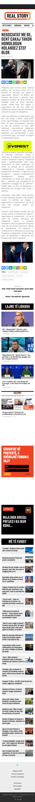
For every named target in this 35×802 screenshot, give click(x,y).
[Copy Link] (21, 82)
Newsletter (17, 789)
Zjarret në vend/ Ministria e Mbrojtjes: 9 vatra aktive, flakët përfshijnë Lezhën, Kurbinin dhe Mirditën (12, 732)
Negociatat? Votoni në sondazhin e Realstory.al (14, 413)
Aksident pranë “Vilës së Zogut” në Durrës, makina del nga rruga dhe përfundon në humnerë (12, 711)
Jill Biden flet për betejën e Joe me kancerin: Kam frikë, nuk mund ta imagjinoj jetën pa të (13, 569)
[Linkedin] (10, 82)
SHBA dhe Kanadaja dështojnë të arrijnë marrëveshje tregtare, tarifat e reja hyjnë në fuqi (12, 637)
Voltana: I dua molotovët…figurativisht (18, 297)
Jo (7, 470)
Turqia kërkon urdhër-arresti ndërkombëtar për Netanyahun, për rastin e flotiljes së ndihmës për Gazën (12, 649)
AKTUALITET (5, 30)
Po (7, 466)
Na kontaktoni (17, 786)
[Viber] (17, 82)
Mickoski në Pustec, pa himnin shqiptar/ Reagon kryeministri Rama (12, 691)
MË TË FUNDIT (17, 542)
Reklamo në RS (17, 771)
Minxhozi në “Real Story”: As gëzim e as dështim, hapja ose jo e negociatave (16, 357)
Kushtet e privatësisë (17, 777)
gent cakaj (24, 272)
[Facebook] (3, 82)
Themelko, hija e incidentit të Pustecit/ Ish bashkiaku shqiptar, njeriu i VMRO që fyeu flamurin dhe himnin (13, 673)
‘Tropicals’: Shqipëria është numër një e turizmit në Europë (13, 549)
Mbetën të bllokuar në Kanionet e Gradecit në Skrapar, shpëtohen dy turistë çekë (13, 721)
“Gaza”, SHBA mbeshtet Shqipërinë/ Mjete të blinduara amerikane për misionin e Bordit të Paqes (13, 660)
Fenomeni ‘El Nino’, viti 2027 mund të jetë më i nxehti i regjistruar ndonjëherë (17, 682)
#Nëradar (17, 26)
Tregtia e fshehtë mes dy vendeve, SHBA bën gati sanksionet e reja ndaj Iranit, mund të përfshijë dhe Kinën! (13, 590)
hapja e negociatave (8, 276)
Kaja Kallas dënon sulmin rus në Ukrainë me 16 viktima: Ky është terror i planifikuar (12, 579)
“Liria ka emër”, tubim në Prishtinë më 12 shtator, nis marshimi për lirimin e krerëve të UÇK (12, 603)
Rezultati (28, 474)
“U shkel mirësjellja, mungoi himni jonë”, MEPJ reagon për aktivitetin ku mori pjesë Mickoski (13, 743)
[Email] (25, 82)
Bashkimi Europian (13, 272)
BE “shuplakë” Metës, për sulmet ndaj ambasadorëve (15, 330)
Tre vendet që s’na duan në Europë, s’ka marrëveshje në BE (16, 383)
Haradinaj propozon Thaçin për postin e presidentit (12, 559)
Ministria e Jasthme (7, 279)
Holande (19, 276)
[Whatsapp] (14, 82)
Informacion (17, 783)
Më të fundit (7, 26)
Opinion (26, 26)
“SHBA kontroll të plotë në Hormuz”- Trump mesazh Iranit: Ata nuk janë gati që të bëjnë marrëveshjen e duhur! (12, 614)
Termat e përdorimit (17, 774)
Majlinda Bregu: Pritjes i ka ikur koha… (15, 522)
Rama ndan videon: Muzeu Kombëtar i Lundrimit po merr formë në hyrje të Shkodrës (11, 701)
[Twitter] (6, 82)
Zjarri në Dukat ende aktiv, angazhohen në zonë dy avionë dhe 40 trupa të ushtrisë (13, 753)
